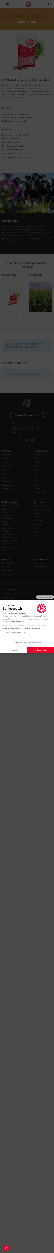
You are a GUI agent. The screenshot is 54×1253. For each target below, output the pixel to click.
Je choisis (13, 650)
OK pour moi (40, 650)
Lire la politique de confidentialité (14, 632)
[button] (5, 1248)
